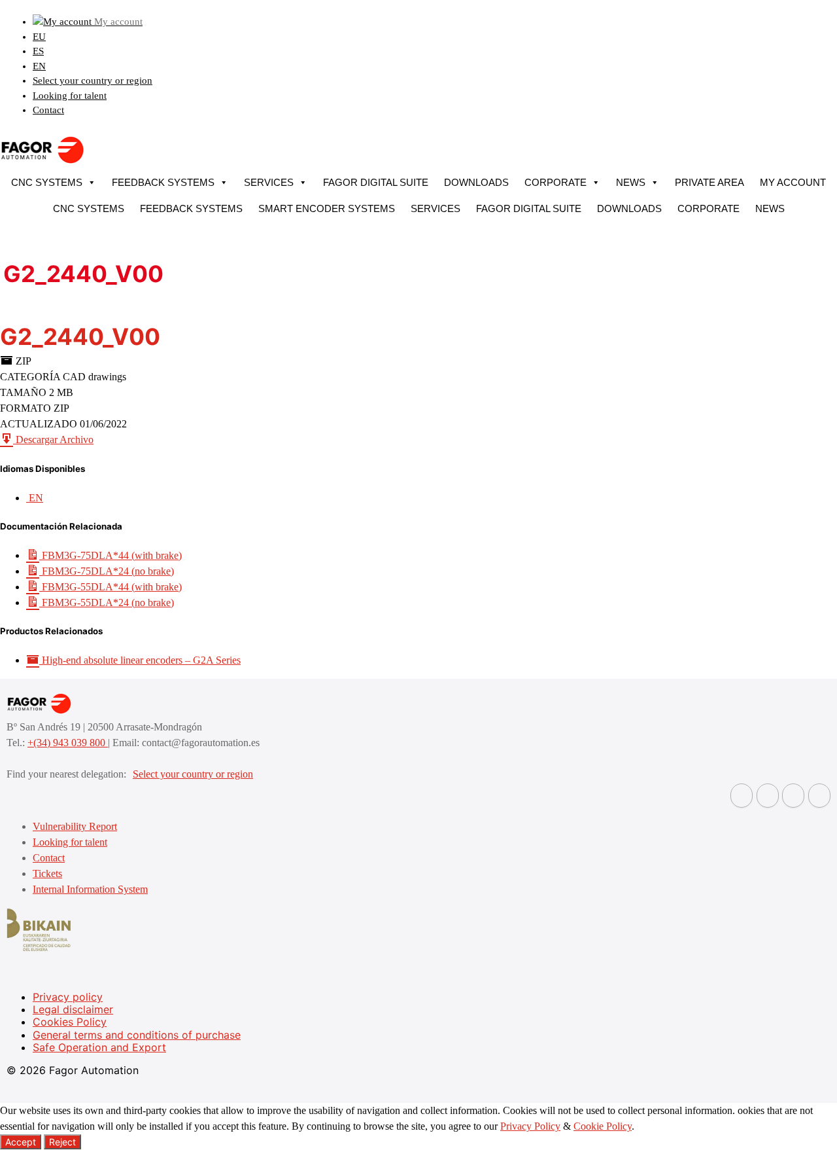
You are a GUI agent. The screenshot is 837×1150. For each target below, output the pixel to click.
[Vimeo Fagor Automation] (793, 795)
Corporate (555, 182)
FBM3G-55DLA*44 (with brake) (110, 586)
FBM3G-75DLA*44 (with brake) (110, 555)
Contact (48, 110)
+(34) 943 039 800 (67, 742)
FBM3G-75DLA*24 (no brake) (106, 571)
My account (793, 182)
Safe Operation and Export (99, 1047)
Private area (709, 182)
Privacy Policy (530, 1126)
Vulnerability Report (75, 826)
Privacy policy (68, 996)
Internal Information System (90, 889)
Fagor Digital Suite (375, 182)
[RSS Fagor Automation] (819, 795)
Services (269, 182)
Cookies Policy (70, 1021)
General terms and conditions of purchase (137, 1034)
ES (38, 51)
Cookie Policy (602, 1126)
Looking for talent (70, 95)
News (630, 182)
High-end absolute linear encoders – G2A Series (140, 660)
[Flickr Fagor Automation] (741, 795)
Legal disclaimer (73, 1009)
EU (39, 36)
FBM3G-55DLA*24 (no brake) (106, 602)
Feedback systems (163, 182)
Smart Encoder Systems (326, 208)
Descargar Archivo (53, 439)
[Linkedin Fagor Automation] (768, 795)
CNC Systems (46, 182)
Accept (20, 1141)
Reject (62, 1141)
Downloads (476, 182)
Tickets (47, 873)
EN (39, 66)
